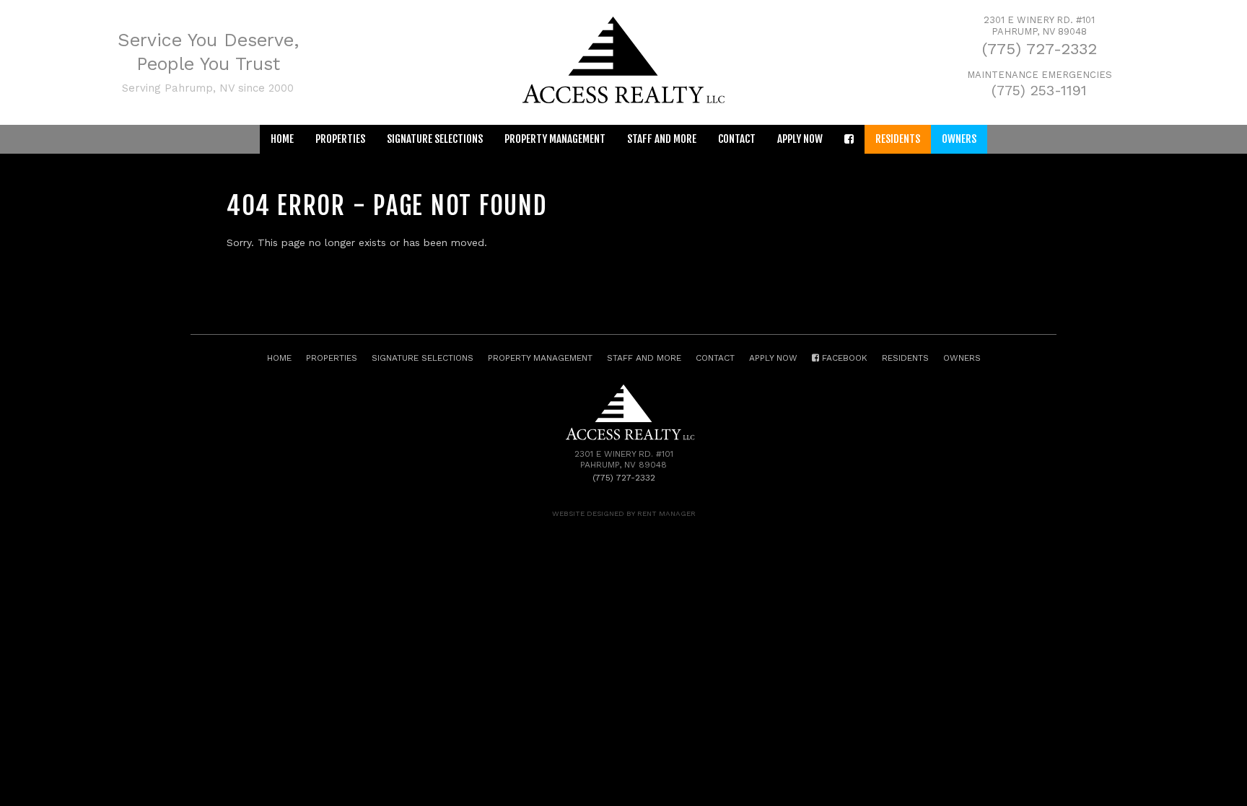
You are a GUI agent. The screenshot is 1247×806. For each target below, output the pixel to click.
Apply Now (800, 139)
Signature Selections (435, 139)
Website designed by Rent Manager (624, 513)
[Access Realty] (623, 99)
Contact (737, 139)
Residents (897, 139)
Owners (959, 139)
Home (282, 139)
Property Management (554, 139)
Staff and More (661, 139)
